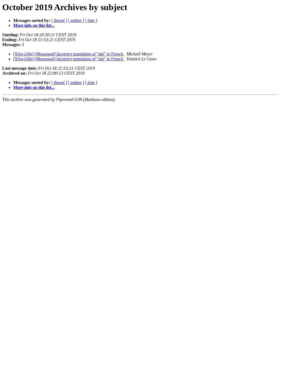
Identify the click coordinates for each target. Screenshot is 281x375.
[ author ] (76, 20)
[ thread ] (59, 20)
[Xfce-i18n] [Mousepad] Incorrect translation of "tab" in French (68, 54)
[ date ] (91, 20)
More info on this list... (34, 25)
